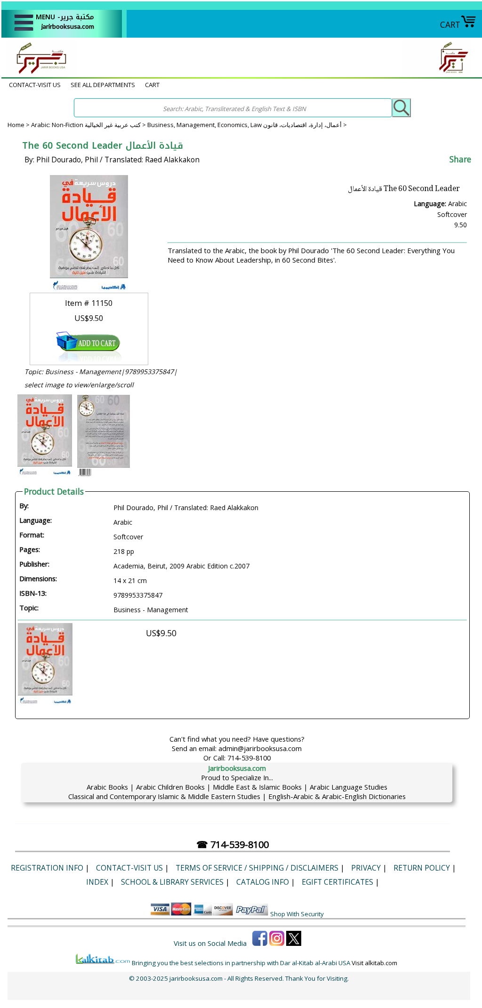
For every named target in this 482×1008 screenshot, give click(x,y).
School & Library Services (172, 882)
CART (450, 24)
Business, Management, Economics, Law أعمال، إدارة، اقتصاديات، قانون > (247, 124)
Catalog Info (262, 882)
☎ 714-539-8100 (232, 844)
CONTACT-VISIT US (35, 84)
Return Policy (422, 868)
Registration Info (47, 868)
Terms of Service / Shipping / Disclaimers (257, 868)
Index (97, 882)
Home (16, 124)
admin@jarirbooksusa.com (260, 748)
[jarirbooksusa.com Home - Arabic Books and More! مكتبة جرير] (39, 72)
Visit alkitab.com (374, 963)
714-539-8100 (249, 757)
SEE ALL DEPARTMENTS (103, 84)
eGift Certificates (337, 882)
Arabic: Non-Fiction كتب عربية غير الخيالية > (89, 124)
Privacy (366, 868)
